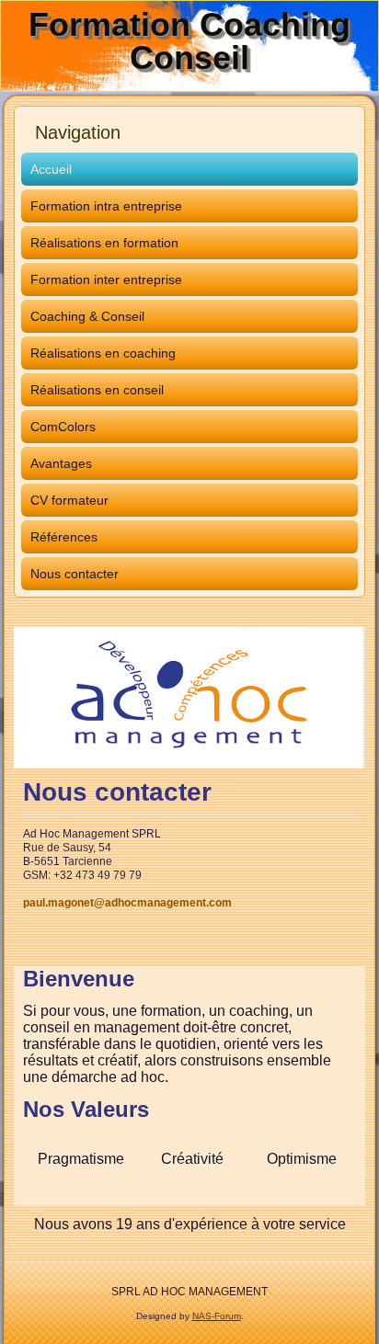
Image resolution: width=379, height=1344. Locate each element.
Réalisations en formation (104, 242)
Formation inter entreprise (106, 279)
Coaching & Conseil (87, 316)
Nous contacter (74, 573)
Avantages (61, 463)
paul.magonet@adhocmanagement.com (127, 902)
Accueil (51, 169)
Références (64, 537)
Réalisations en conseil (97, 389)
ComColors (63, 426)
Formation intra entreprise (106, 206)
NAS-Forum (216, 1316)
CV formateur (69, 500)
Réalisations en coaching (103, 353)
